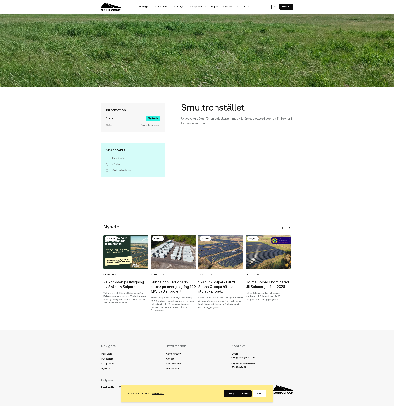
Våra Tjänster (195, 6)
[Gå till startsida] (111, 6)
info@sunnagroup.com (243, 357)
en (274, 6)
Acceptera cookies (238, 393)
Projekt (214, 6)
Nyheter (227, 6)
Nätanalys (177, 6)
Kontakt (286, 6)
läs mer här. (158, 393)
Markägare (144, 6)
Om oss (241, 6)
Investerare (161, 6)
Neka (259, 393)
